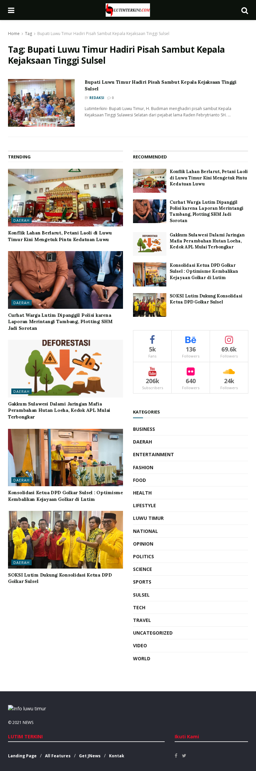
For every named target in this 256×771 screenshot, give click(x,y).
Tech (139, 607)
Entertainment (153, 454)
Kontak (116, 756)
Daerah (21, 220)
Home (14, 33)
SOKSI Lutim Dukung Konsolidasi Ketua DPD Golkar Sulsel (206, 299)
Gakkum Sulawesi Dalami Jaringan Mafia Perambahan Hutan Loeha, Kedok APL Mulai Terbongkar (59, 410)
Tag (28, 33)
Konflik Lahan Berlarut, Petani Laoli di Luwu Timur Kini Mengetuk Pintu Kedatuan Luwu (60, 236)
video (140, 645)
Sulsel (141, 595)
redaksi (96, 97)
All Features (58, 756)
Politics (143, 556)
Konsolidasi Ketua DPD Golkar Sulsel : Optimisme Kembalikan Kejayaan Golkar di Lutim (65, 496)
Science (142, 569)
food (139, 480)
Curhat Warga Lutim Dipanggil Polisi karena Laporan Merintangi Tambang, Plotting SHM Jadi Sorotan (60, 321)
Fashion (143, 467)
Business (144, 429)
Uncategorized (153, 633)
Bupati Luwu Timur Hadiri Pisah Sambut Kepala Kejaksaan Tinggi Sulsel (103, 33)
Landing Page (22, 756)
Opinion (143, 544)
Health (142, 493)
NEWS (28, 722)
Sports (142, 582)
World (141, 658)
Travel (142, 620)
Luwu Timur (148, 518)
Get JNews (90, 756)
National (145, 531)
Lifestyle (144, 505)
